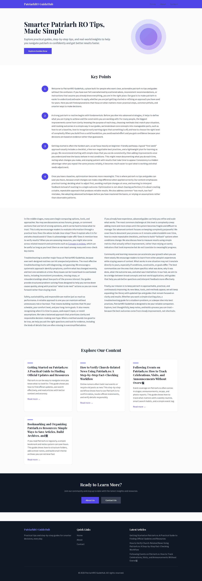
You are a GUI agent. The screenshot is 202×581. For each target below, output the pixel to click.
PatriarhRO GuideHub (38, 4)
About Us (90, 500)
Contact (174, 4)
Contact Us (111, 500)
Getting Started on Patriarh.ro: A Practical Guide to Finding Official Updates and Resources (48, 371)
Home (153, 4)
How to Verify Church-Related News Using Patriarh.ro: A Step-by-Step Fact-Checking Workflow (100, 373)
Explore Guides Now (37, 51)
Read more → (33, 399)
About (163, 4)
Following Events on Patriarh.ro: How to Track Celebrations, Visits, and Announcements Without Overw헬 (150, 374)
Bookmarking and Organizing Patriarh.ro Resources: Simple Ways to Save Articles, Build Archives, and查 (47, 429)
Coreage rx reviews (77, 243)
